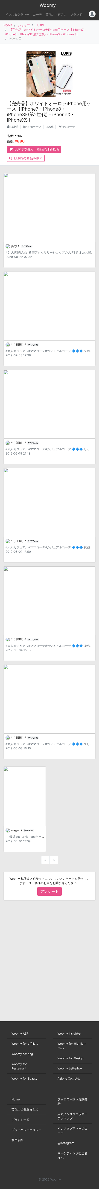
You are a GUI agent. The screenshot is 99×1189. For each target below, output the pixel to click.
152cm (29, 830)
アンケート (49, 891)
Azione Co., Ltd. (69, 1078)
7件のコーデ (66, 126)
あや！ (16, 246)
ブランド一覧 (20, 1120)
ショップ (24, 25)
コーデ (37, 14)
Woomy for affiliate (25, 1043)
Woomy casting (22, 1054)
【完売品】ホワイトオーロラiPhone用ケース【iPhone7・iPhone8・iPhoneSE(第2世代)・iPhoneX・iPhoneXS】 (49, 112)
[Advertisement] (49, 961)
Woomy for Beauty (24, 1078)
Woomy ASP (20, 1033)
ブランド (76, 14)
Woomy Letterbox (70, 1068)
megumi (17, 830)
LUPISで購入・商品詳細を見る (36, 149)
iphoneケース (32, 126)
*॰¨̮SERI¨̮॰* (19, 344)
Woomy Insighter (69, 1033)
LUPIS (40, 25)
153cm (28, 246)
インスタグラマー (17, 14)
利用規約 (17, 1140)
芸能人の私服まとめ (25, 1109)
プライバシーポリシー (26, 1130)
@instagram (66, 1143)
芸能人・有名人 (56, 14)
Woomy (48, 5)
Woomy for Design (70, 1058)
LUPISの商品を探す (28, 158)
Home (16, 1099)
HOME (7, 25)
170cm (34, 344)
